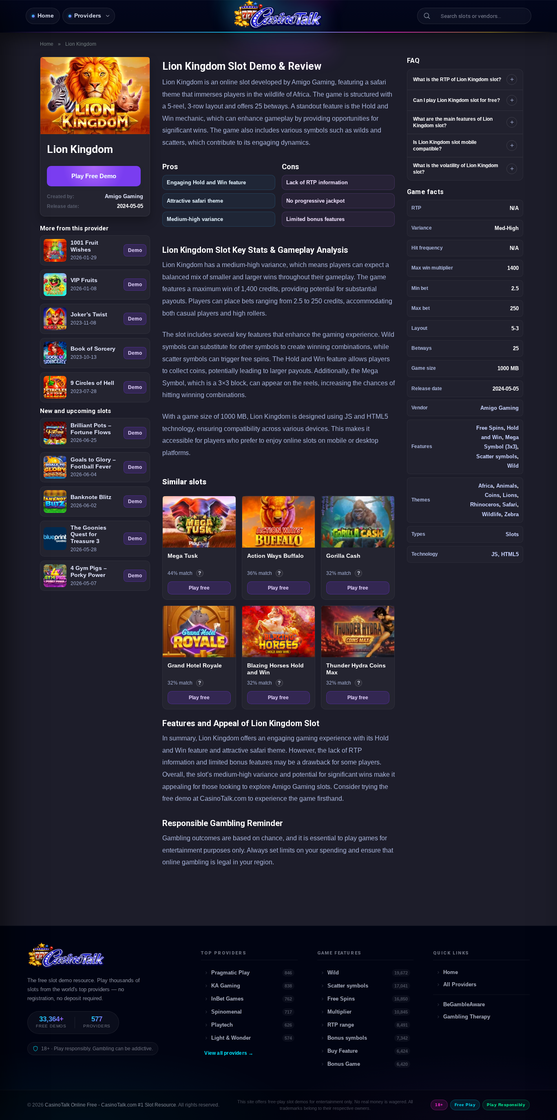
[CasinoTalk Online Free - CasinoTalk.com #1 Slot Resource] (67, 959)
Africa (485, 486)
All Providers (459, 984)
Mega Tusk (183, 555)
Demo (135, 250)
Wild (513, 466)
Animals (506, 486)
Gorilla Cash (343, 555)
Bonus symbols (367, 1038)
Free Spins (490, 428)
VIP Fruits (84, 280)
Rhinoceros (484, 504)
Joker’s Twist (89, 314)
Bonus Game (367, 1064)
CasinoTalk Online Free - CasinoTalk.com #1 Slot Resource (110, 1105)
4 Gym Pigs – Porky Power (89, 571)
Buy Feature (367, 1051)
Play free (199, 588)
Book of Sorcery (93, 348)
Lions (510, 495)
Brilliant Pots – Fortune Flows (91, 428)
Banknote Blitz (91, 497)
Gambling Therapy (466, 1017)
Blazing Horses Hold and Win (275, 669)
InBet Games (251, 999)
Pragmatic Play (251, 973)
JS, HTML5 (505, 554)
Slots (512, 534)
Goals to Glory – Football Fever (93, 463)
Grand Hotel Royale (195, 665)
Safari (509, 504)
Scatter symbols (496, 456)
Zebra (511, 514)
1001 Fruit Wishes (84, 246)
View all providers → (228, 1053)
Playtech (251, 1025)
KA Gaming (251, 986)
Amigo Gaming (499, 408)
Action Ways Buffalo (275, 555)
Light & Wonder (251, 1038)
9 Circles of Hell (92, 383)
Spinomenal (251, 1012)
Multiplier (367, 1012)
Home (46, 16)
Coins (492, 495)
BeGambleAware (464, 1004)
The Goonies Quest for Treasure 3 (88, 534)
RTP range (367, 1025)
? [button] (200, 573)
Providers (88, 16)
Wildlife (491, 514)
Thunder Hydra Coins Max (356, 669)
